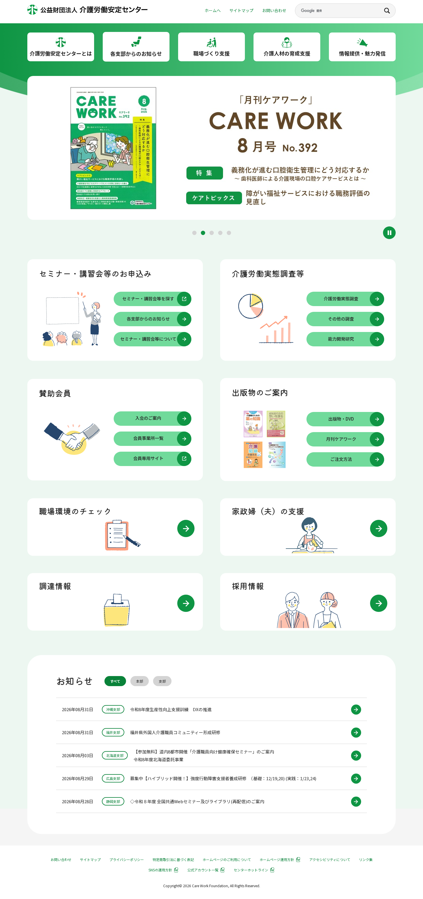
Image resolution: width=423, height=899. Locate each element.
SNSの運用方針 (160, 869)
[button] (194, 233)
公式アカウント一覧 (202, 869)
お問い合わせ (274, 10)
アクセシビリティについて (329, 859)
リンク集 (366, 859)
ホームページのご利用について (227, 859)
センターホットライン (251, 869)
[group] (211, 149)
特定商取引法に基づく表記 (173, 859)
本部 (139, 681)
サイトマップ (241, 10)
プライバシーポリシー (126, 859)
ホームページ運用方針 (277, 859)
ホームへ (213, 10)
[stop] (389, 232)
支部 (162, 681)
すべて (115, 681)
